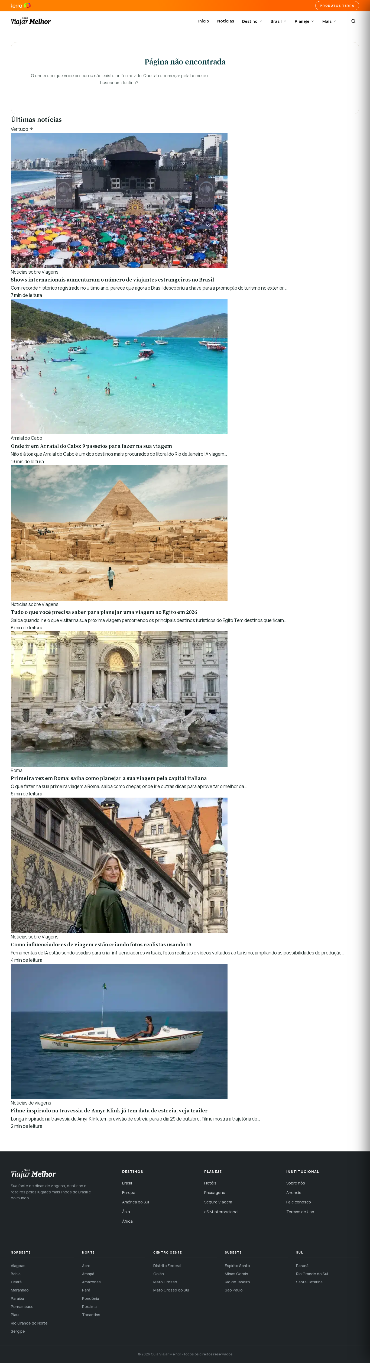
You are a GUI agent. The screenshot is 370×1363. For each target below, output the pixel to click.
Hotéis (210, 1183)
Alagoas (18, 1265)
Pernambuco (22, 1306)
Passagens (214, 1192)
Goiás (158, 1273)
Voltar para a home (119, 94)
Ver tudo (20, 129)
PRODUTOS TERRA (337, 6)
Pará (86, 1290)
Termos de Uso (300, 1211)
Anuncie (293, 1192)
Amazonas (91, 1281)
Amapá (88, 1273)
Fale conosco (298, 1202)
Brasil (276, 21)
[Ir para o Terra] (21, 5)
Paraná (302, 1265)
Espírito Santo (237, 1265)
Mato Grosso (165, 1281)
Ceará (16, 1281)
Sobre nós (295, 1183)
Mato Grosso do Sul (171, 1290)
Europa (128, 1192)
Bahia (16, 1273)
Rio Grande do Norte (29, 1323)
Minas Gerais (236, 1273)
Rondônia (90, 1298)
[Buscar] (353, 21)
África (127, 1221)
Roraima (89, 1306)
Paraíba (17, 1298)
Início (203, 21)
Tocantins (91, 1314)
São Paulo (234, 1290)
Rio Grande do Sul (312, 1273)
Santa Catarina (309, 1281)
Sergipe (18, 1331)
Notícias (225, 21)
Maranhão (20, 1290)
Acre (86, 1265)
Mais (327, 21)
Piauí (15, 1314)
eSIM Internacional (221, 1211)
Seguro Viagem (218, 1202)
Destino (250, 21)
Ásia (126, 1211)
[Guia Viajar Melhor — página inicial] (31, 21)
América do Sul (135, 1202)
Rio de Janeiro (237, 1281)
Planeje (302, 21)
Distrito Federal (167, 1265)
